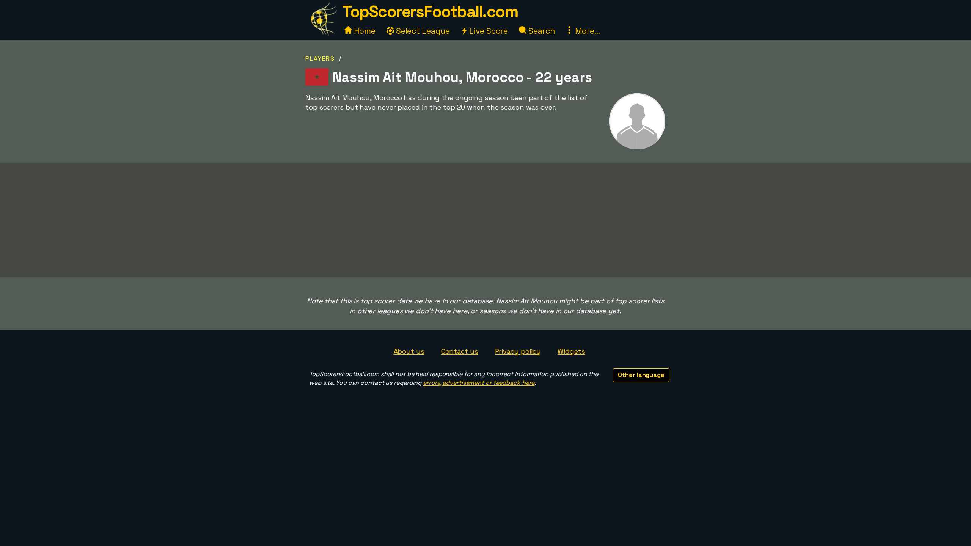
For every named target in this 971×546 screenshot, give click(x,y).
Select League (422, 31)
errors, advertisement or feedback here (478, 383)
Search (540, 31)
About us (409, 351)
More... (586, 31)
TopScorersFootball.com (430, 12)
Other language (641, 375)
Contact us (459, 351)
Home (364, 31)
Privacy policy (518, 351)
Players (320, 59)
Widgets (571, 351)
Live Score (487, 31)
